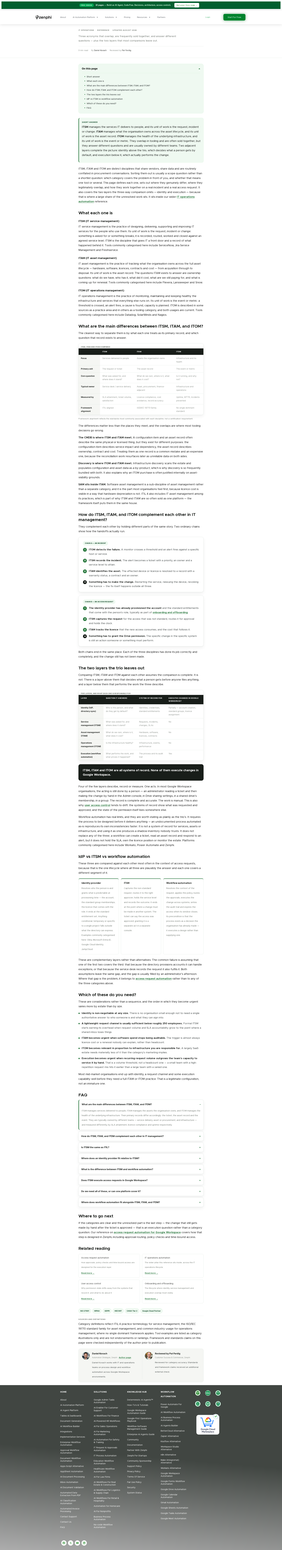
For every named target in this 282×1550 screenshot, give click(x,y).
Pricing (127, 17)
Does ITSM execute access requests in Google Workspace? (114, 1180)
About (63, 17)
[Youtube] (77, 1543)
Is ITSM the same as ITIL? (95, 1147)
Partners (161, 17)
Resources (142, 17)
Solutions (109, 17)
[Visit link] (74, 1392)
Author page (125, 1357)
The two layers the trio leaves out (104, 94)
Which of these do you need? (101, 103)
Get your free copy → (186, 5)
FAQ (89, 108)
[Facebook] (64, 1543)
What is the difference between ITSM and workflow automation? (117, 1169)
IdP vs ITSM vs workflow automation (105, 99)
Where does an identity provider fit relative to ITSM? (110, 1158)
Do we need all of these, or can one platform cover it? (111, 1191)
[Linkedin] (84, 1543)
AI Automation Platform (84, 17)
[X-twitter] (70, 1543)
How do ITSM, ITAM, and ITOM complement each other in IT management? (122, 1136)
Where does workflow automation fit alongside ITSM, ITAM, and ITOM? (120, 1202)
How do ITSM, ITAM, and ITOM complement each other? (114, 90)
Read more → (87, 1273)
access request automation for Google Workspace (147, 1232)
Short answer (93, 76)
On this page (90, 68)
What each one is (95, 81)
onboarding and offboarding (170, 612)
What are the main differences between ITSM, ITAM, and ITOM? (118, 85)
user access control (97, 805)
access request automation (154, 978)
